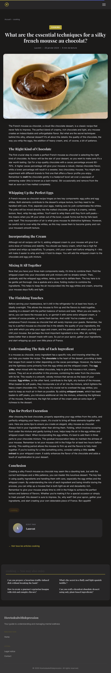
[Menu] (104, 4)
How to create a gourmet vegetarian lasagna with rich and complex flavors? (28, 590)
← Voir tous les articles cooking (24, 546)
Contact (7, 656)
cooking (16, 19)
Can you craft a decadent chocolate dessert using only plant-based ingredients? (79, 590)
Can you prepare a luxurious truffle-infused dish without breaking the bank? (28, 581)
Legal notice (9, 651)
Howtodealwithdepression (21, 617)
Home (6, 637)
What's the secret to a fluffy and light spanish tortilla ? (80, 581)
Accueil (8, 19)
